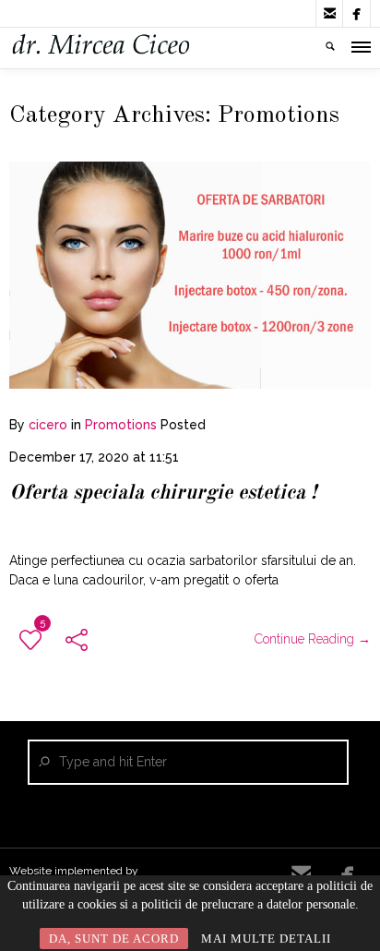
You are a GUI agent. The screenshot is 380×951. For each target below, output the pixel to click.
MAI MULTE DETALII (266, 938)
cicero (48, 424)
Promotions (121, 424)
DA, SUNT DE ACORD (114, 938)
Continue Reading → (313, 639)
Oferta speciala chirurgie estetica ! (162, 493)
